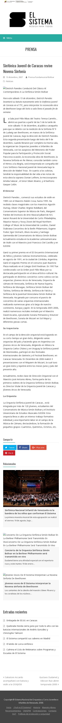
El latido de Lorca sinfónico (19, 644)
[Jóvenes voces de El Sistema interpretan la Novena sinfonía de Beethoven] (31, 576)
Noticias (9, 81)
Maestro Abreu (49, 707)
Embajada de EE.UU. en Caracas (21, 620)
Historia (36, 707)
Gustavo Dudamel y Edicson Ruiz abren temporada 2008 (49, 681)
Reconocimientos (13, 710)
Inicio (8, 707)
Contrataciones (39, 710)
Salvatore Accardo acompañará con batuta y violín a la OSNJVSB (16, 681)
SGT (14, 713)
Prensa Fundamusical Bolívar (41, 77)
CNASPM (27, 710)
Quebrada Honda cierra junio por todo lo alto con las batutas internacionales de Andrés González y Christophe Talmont (30, 629)
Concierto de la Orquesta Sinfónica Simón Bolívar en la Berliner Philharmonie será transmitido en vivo (27, 553)
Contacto (52, 710)
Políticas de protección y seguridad (34, 713)
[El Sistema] (31, 19)
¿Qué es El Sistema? (22, 707)
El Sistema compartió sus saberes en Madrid (28, 638)
